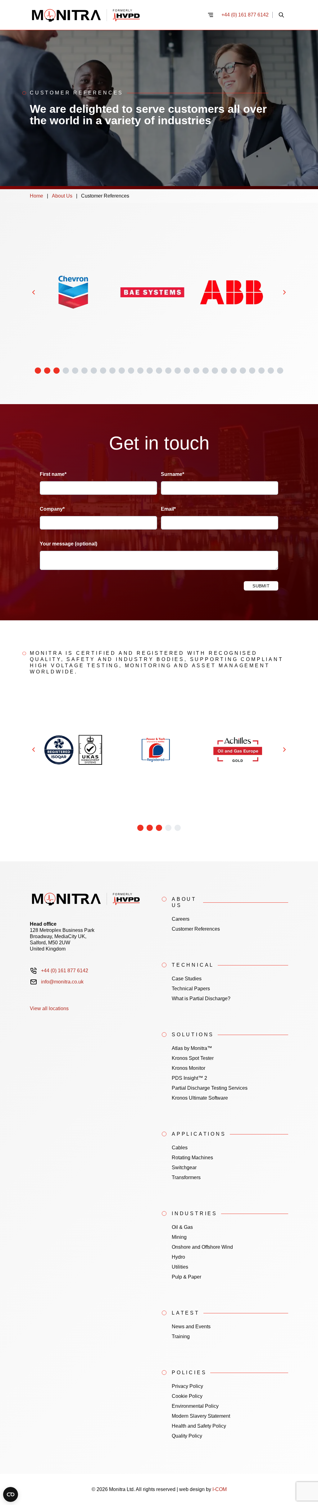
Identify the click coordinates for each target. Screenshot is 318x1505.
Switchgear (184, 1167)
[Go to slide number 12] (140, 370)
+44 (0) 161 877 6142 (245, 14)
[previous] (33, 292)
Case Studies (187, 978)
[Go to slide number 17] (187, 370)
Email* (168, 509)
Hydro (178, 1257)
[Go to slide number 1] (38, 370)
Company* (52, 509)
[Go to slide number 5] (75, 370)
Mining (179, 1237)
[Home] (115, 14)
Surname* (172, 474)
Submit (261, 585)
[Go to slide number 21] (224, 370)
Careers (180, 919)
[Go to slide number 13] (149, 370)
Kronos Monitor (188, 1068)
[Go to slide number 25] (261, 370)
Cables (180, 1147)
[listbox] (159, 292)
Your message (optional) (68, 543)
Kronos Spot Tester (193, 1058)
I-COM (219, 1489)
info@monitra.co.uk (62, 981)
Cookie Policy (187, 1396)
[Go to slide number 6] (84, 370)
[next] (284, 292)
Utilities (180, 1267)
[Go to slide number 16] (177, 370)
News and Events (191, 1326)
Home (36, 195)
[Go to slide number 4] (66, 370)
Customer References (196, 929)
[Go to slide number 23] (243, 370)
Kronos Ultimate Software (200, 1098)
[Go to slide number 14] (159, 370)
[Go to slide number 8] (103, 370)
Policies (189, 1372)
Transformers (186, 1177)
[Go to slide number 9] (112, 370)
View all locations (49, 1008)
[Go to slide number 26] (271, 370)
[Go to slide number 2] (47, 370)
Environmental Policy (195, 1406)
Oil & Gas (182, 1227)
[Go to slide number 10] (121, 370)
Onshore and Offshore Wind (202, 1247)
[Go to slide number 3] (56, 370)
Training (181, 1336)
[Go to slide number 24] (252, 370)
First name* (53, 474)
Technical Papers (191, 988)
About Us (62, 195)
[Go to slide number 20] (215, 370)
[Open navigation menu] (210, 15)
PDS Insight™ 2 (189, 1078)
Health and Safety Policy (199, 1426)
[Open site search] (281, 15)
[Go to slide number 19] (205, 370)
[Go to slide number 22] (233, 370)
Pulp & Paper (186, 1276)
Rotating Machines (192, 1157)
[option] (73, 292)
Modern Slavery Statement (201, 1416)
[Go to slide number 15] (168, 370)
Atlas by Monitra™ (192, 1048)
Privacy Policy (187, 1386)
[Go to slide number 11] (131, 370)
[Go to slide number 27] (280, 370)
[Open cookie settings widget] (10, 1494)
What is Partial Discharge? (201, 998)
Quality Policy (187, 1436)
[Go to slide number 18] (196, 370)
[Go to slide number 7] (94, 370)
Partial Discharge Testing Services (210, 1088)
